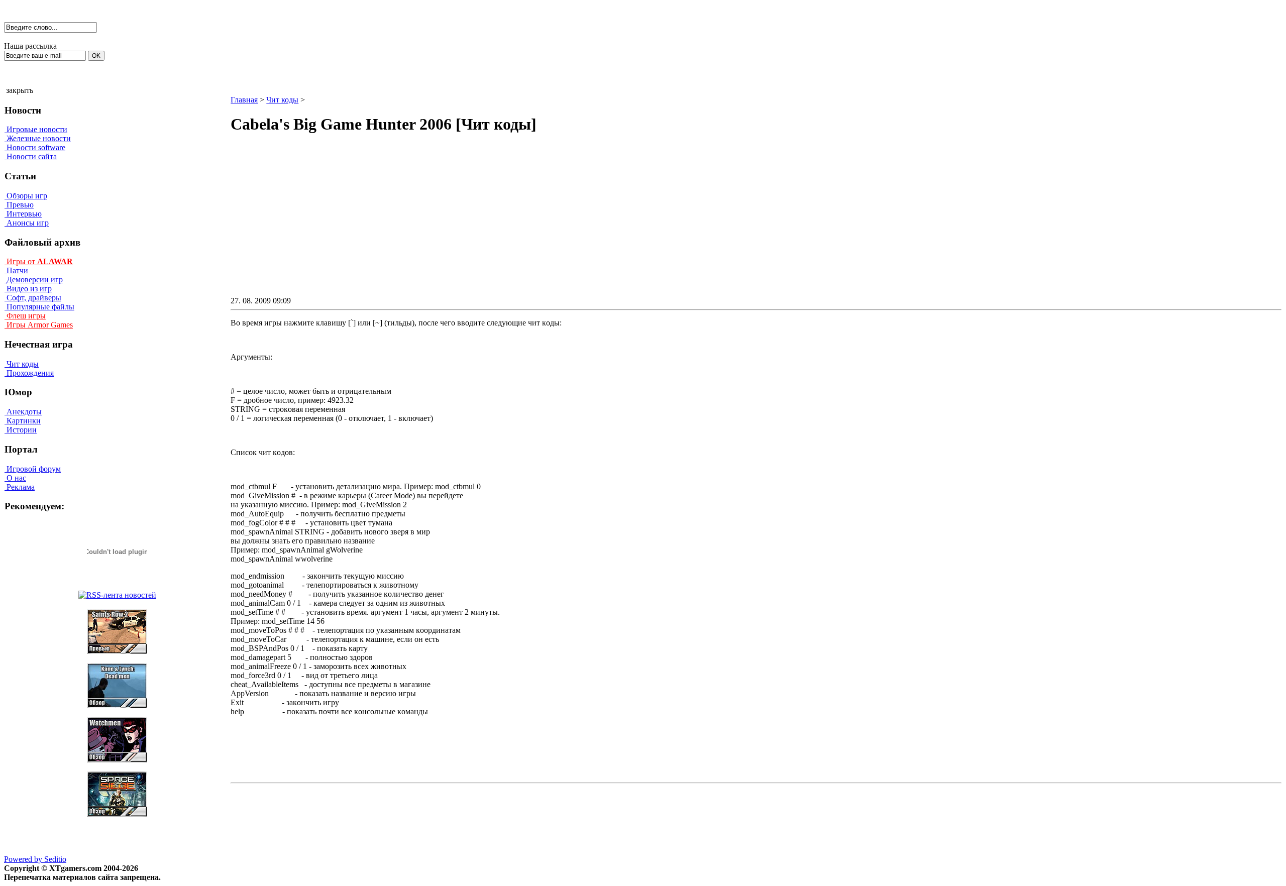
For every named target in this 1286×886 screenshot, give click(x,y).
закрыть (19, 90)
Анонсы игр (27, 222)
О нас (15, 478)
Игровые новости (36, 129)
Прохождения (29, 373)
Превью (19, 204)
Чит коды (22, 364)
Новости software (35, 147)
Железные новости (38, 138)
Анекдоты (23, 411)
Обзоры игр (26, 195)
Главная (244, 99)
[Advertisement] (670, 224)
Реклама (20, 487)
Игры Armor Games (39, 324)
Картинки (23, 420)
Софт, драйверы (33, 297)
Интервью (23, 213)
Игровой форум (33, 469)
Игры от (39, 261)
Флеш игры (25, 315)
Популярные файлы (39, 306)
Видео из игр (28, 288)
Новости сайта (31, 156)
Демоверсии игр (34, 279)
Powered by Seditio (35, 859)
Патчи (16, 270)
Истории (21, 429)
